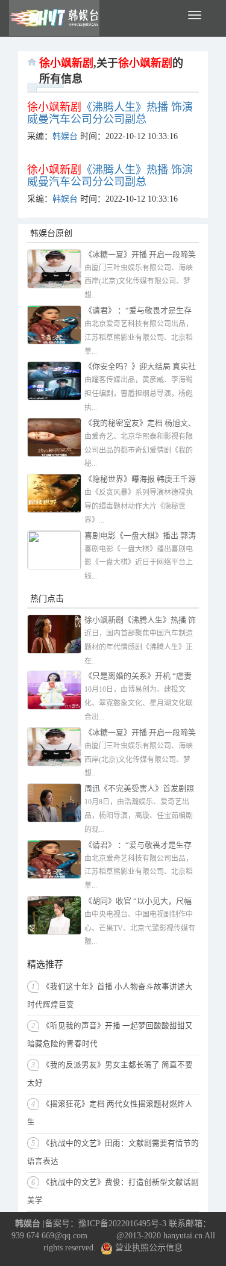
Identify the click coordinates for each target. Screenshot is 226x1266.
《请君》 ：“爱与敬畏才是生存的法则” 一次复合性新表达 (138, 311)
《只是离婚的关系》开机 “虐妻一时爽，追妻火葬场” (138, 677)
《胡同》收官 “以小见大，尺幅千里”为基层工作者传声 (138, 902)
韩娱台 (65, 136)
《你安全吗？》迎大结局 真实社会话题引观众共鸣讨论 (140, 367)
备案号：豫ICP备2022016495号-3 (105, 1223)
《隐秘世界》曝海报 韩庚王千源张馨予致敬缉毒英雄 (140, 480)
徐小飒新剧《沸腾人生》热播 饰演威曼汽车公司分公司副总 (140, 621)
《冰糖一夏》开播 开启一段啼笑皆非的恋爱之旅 (140, 255)
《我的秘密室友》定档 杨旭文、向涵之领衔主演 (140, 424)
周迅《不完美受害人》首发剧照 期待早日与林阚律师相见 (139, 789)
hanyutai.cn (182, 1235)
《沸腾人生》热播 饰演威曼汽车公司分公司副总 (110, 113)
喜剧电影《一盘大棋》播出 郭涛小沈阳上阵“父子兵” (140, 536)
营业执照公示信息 (148, 1247)
